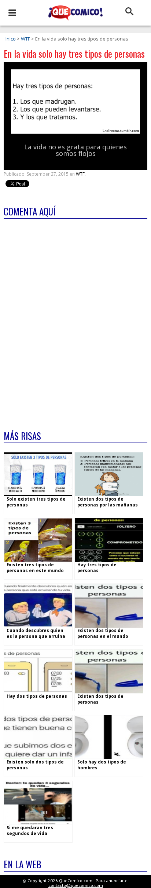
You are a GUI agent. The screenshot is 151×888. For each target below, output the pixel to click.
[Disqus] (75, 320)
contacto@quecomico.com (75, 885)
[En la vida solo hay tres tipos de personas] (75, 132)
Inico (10, 38)
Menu (12, 12)
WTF (25, 38)
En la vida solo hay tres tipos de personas (74, 53)
